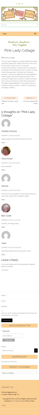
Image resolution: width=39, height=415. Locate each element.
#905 (18, 74)
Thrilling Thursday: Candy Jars (9, 102)
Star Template (19, 45)
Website (4, 306)
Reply (3, 142)
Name (3, 295)
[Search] (36, 350)
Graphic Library (20, 412)
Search (3, 346)
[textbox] (19, 373)
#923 (11, 79)
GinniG (4, 186)
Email (3, 301)
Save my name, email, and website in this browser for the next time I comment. (19, 314)
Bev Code (6, 215)
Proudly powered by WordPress (12, 410)
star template (30, 74)
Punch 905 (13, 42)
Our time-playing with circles (30, 102)
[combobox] (19, 372)
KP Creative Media (18, 401)
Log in (3, 405)
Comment (5, 270)
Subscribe (6, 331)
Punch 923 (25, 42)
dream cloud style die (11, 83)
